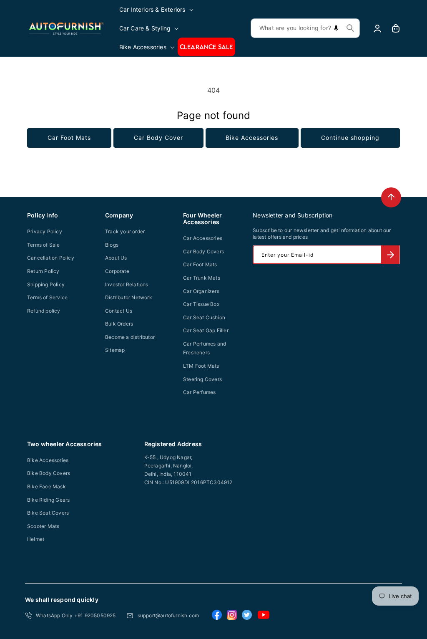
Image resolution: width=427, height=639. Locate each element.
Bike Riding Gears (48, 500)
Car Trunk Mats (201, 278)
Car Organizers (201, 291)
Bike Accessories (252, 137)
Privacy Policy (44, 231)
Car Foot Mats (69, 137)
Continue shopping (350, 137)
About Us (116, 258)
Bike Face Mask (46, 486)
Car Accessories (202, 238)
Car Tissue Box (201, 304)
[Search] (350, 28)
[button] (157, 9)
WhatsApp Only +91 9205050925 (76, 615)
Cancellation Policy (50, 258)
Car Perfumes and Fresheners (204, 348)
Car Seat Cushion (204, 317)
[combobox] (305, 28)
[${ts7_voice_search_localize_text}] (336, 28)
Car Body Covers (203, 251)
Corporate (117, 271)
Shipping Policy (46, 284)
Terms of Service (47, 297)
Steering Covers (202, 379)
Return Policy (43, 271)
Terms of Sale (43, 245)
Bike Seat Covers (48, 513)
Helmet (35, 539)
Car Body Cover (158, 137)
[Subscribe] (390, 254)
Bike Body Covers (48, 473)
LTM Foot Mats (201, 366)
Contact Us (118, 311)
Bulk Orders (119, 324)
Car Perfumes (199, 392)
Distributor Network (128, 297)
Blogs (111, 245)
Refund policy (43, 311)
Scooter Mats (43, 526)
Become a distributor (130, 337)
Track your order (125, 231)
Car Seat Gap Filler (206, 330)
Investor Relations (126, 284)
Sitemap (115, 350)
